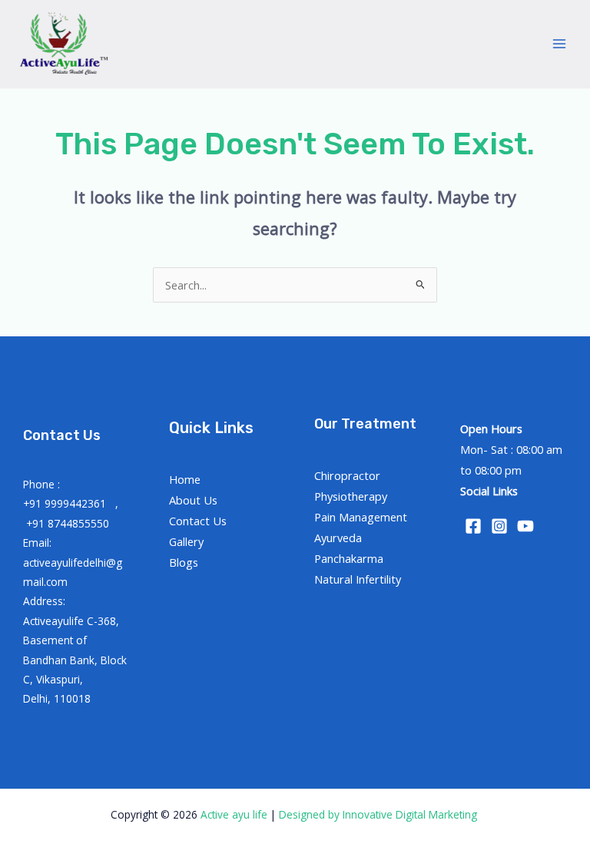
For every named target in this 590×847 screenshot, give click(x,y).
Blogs (183, 562)
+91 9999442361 (66, 503)
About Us (193, 500)
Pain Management (360, 516)
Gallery (186, 541)
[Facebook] (473, 526)
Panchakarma (348, 558)
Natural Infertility (357, 579)
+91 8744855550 (67, 523)
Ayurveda (338, 537)
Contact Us (198, 520)
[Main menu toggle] (559, 43)
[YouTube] (525, 526)
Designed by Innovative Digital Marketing (379, 814)
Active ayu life (235, 814)
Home (185, 479)
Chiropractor (347, 475)
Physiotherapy (350, 496)
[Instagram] (499, 526)
